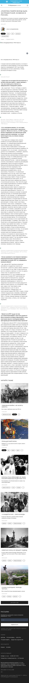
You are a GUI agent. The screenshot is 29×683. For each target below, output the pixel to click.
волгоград (9, 596)
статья (8, 33)
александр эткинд (5, 36)
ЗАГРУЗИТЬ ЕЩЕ (15, 602)
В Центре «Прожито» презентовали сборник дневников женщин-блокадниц (12, 517)
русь (8, 450)
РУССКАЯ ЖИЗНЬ (11, 637)
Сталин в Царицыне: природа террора (12, 588)
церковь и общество (6, 487)
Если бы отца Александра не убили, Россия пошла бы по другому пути (14, 477)
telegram (3, 647)
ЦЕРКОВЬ (3, 637)
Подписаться (14, 624)
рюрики (13, 450)
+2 (21, 450)
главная (2, 39)
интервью (18, 487)
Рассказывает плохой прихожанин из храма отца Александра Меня (13, 481)
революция (18, 33)
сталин (3, 596)
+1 (23, 487)
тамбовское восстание (6, 414)
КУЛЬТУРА (18, 637)
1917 (13, 33)
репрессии (15, 596)
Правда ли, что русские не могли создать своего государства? (13, 444)
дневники (4, 523)
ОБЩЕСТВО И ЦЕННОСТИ (17, 639)
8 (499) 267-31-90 (14, 656)
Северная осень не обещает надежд (14, 550)
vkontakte (8, 647)
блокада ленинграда (17, 523)
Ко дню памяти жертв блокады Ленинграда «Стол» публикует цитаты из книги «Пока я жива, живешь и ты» (14, 554)
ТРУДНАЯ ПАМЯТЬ (10, 39)
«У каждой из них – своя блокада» (13, 514)
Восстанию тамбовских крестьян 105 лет (11, 409)
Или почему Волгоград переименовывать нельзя (13, 591)
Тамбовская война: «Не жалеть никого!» (12, 406)
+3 (18, 414)
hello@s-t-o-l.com (5, 656)
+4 (19, 596)
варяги (18, 450)
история (3, 33)
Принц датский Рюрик (9, 441)
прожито (9, 523)
